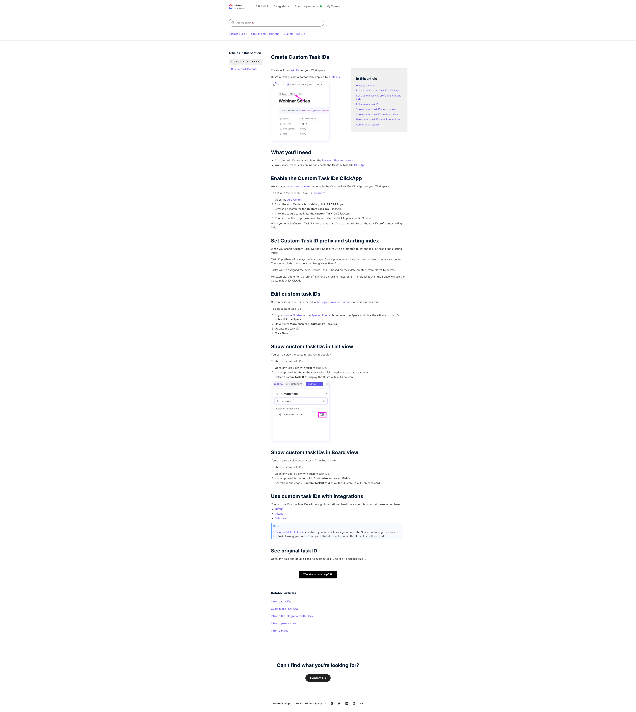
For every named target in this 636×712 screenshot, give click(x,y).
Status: (306, 6)
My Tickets (333, 6)
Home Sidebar (293, 315)
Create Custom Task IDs (245, 61)
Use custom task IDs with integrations (378, 119)
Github (279, 509)
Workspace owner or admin (334, 302)
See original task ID (367, 124)
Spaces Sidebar (321, 315)
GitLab (279, 513)
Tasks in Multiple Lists (289, 532)
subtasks (334, 77)
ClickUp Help (237, 33)
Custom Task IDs (294, 33)
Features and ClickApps (264, 33)
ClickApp (318, 193)
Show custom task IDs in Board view (377, 114)
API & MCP (262, 6)
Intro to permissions (283, 623)
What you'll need (365, 85)
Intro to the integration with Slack (292, 616)
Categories (280, 6)
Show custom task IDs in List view (376, 109)
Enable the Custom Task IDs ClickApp (378, 90)
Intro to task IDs (281, 601)
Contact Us (318, 678)
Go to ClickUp (281, 703)
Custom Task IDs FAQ (284, 608)
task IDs (294, 70)
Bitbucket (281, 518)
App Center (294, 199)
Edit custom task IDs (368, 104)
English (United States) (310, 703)
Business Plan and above (337, 160)
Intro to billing (280, 630)
